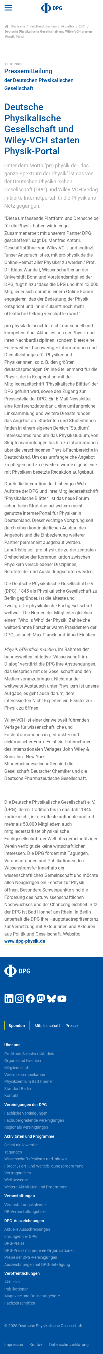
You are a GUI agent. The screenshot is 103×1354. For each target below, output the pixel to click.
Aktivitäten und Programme (29, 1136)
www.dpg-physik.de (24, 941)
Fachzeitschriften (19, 1303)
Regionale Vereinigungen (26, 1127)
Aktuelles (67, 26)
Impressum (14, 1344)
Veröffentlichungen (43, 26)
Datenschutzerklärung (69, 1344)
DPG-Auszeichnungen (24, 1220)
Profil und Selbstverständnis (29, 1053)
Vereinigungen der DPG (25, 1104)
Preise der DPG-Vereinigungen (30, 1257)
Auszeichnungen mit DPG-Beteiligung (37, 1264)
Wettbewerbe (16, 1180)
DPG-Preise (14, 1243)
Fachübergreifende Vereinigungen (34, 1120)
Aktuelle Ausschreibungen (27, 1229)
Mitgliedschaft (47, 1025)
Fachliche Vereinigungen (25, 1113)
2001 (82, 26)
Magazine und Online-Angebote (32, 1296)
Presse (71, 1025)
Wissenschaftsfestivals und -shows (35, 1159)
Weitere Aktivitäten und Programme (35, 1187)
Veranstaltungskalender (25, 1204)
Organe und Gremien (22, 1060)
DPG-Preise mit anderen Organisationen (39, 1250)
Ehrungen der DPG (20, 1236)
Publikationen (16, 1289)
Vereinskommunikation (24, 1074)
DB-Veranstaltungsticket (26, 1211)
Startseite (17, 26)
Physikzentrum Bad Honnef (28, 1081)
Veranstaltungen (19, 1196)
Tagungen (13, 1152)
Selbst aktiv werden (21, 1145)
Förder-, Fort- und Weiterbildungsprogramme (43, 1166)
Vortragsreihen (17, 1173)
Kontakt (11, 1095)
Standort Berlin (17, 1088)
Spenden (17, 1025)
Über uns (12, 1045)
